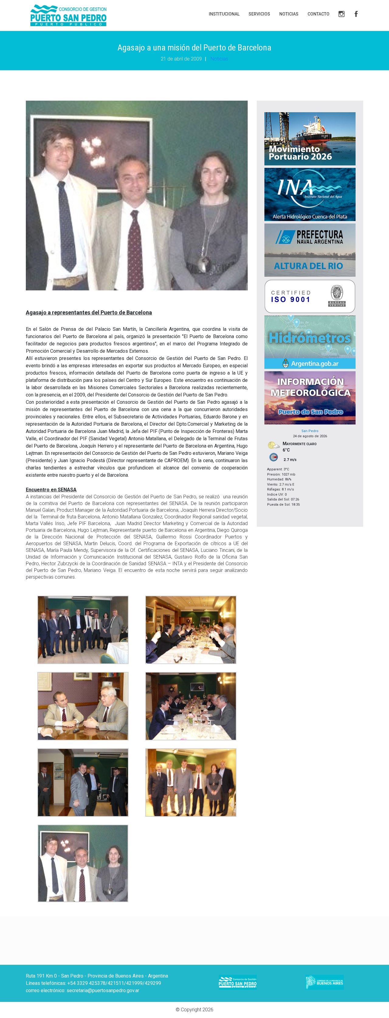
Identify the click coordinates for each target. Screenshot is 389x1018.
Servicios (259, 14)
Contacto (318, 14)
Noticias (288, 14)
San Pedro (309, 431)
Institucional (224, 14)
